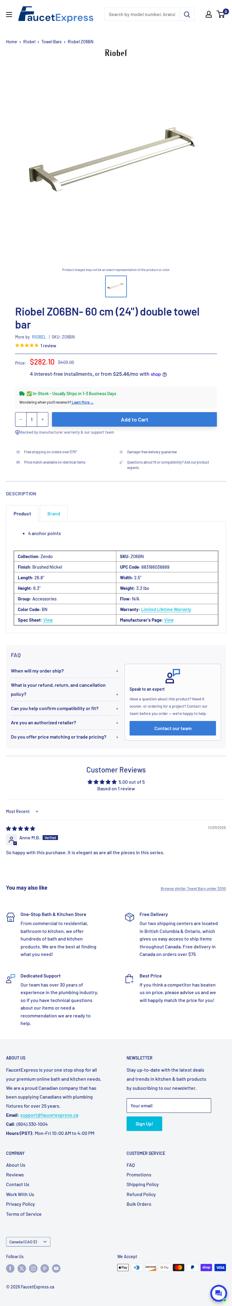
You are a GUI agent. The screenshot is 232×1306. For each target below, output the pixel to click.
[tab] (22, 513)
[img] (20, 828)
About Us (15, 1165)
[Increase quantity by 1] (42, 419)
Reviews (15, 1174)
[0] (221, 14)
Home (11, 41)
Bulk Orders (139, 1204)
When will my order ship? (37, 670)
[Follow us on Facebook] (10, 1268)
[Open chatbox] (218, 1293)
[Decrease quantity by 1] (20, 419)
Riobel (29, 41)
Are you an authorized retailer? (43, 722)
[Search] (187, 14)
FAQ (131, 1165)
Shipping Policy (143, 1184)
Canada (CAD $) (23, 1241)
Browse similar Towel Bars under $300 (193, 888)
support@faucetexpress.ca (49, 1115)
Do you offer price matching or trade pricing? (58, 736)
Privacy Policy (20, 1204)
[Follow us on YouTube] (56, 1268)
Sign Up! (144, 1123)
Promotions (139, 1174)
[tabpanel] (116, 577)
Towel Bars (51, 41)
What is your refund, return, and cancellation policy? (58, 689)
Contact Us (17, 1184)
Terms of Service (24, 1214)
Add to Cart (134, 419)
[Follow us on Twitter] (22, 1268)
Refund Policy (141, 1194)
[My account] (209, 14)
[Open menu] (9, 14)
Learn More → (82, 402)
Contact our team (173, 728)
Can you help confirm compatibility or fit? (54, 708)
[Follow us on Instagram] (33, 1268)
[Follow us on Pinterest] (44, 1268)
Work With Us (20, 1194)
